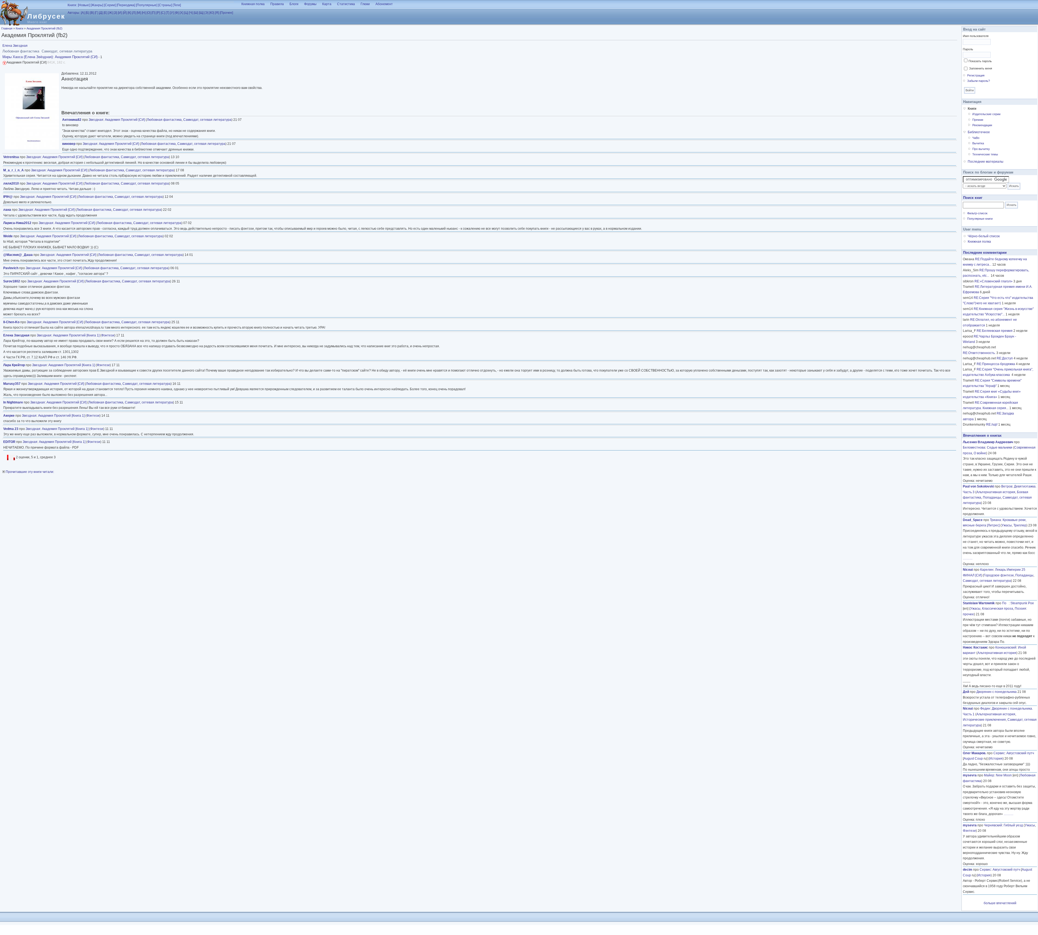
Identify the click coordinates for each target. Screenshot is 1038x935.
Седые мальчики (999, 447)
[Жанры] (97, 5)
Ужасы (1007, 525)
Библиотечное (979, 132)
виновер (68, 144)
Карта (326, 4)
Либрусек (46, 16)
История (996, 758)
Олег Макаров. (974, 753)
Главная (6, 28)
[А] (83, 13)
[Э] (206, 13)
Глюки (365, 4)
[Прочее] (226, 13)
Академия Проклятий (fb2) (44, 28)
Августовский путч (1020, 753)
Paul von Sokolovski (978, 486)
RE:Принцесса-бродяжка (996, 364)
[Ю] (211, 13)
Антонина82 (71, 120)
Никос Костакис (975, 647)
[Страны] (165, 5)
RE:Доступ (1005, 358)
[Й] (125, 13)
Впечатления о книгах (982, 435)
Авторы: (74, 13)
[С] (163, 13)
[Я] (217, 13)
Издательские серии (986, 114)
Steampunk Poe (1022, 603)
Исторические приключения (984, 720)
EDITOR (9, 442)
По (1005, 603)
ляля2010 (11, 183)
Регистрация (975, 75)
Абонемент (384, 4)
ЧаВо (975, 137)
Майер (989, 775)
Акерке (9, 416)
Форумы (310, 4)
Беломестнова (974, 447)
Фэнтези (107, 335)
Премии (977, 119)
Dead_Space (973, 520)
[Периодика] (126, 5)
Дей (966, 692)
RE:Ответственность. (979, 353)
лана (7, 210)
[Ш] (196, 13)
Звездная (96, 120)
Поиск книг (972, 198)
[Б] (87, 13)
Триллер (1019, 525)
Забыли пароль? (978, 80)
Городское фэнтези (999, 575)
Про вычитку (981, 149)
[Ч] (191, 13)
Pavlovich (10, 268)
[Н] (144, 13)
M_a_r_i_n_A (13, 170)
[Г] (96, 13)
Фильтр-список (977, 213)
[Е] (105, 13)
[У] (172, 13)
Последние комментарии (985, 253)
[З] (115, 13)
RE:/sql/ (991, 424)
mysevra (970, 775)
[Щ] (201, 13)
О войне (980, 453)
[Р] (158, 13)
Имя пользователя (976, 36)
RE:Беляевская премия (995, 331)
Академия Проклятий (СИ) (76, 57)
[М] (139, 13)
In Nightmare (13, 402)
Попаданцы (992, 497)
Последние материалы (985, 161)
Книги (19, 28)
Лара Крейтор (14, 365)
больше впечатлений (1000, 903)
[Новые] (84, 5)
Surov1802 (11, 281)
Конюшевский (1005, 647)
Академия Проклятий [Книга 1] (76, 335)
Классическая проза (997, 608)
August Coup (973, 758)
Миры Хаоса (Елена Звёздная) (27, 57)
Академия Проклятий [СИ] (125, 120)
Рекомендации (982, 125)
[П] (153, 13)
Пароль (968, 49)
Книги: (72, 5)
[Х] (181, 13)
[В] (92, 13)
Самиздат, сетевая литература (207, 120)
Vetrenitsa (11, 157)
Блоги (294, 4)
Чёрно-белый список (984, 236)
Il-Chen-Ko (11, 322)
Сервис (999, 753)
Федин (985, 708)
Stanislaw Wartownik (979, 603)
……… (968, 558)
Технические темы (985, 154)
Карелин (986, 570)
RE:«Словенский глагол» (993, 281)
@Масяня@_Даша (18, 255)
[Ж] (110, 13)
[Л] (134, 13)
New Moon (1004, 775)
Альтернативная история (995, 492)
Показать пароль (980, 61)
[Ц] (186, 13)
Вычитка (978, 143)
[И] (120, 13)
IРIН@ (8, 197)
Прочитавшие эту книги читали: (29, 472)
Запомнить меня (980, 68)
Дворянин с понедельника (996, 692)
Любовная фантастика (164, 120)
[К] (129, 13)
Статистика (346, 4)
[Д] (101, 13)
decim (967, 869)
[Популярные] (146, 5)
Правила (277, 4)
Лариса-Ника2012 (17, 223)
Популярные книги (980, 218)
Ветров (1006, 486)
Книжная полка (253, 4)
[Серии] (110, 5)
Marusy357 (12, 384)
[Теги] (177, 5)
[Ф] (177, 13)
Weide (8, 236)
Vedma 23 (10, 429)
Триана (995, 520)
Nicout (968, 570)
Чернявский (993, 825)
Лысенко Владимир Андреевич (988, 442)
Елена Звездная (15, 46)
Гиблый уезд (1013, 825)
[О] (149, 13)
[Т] (167, 13)
